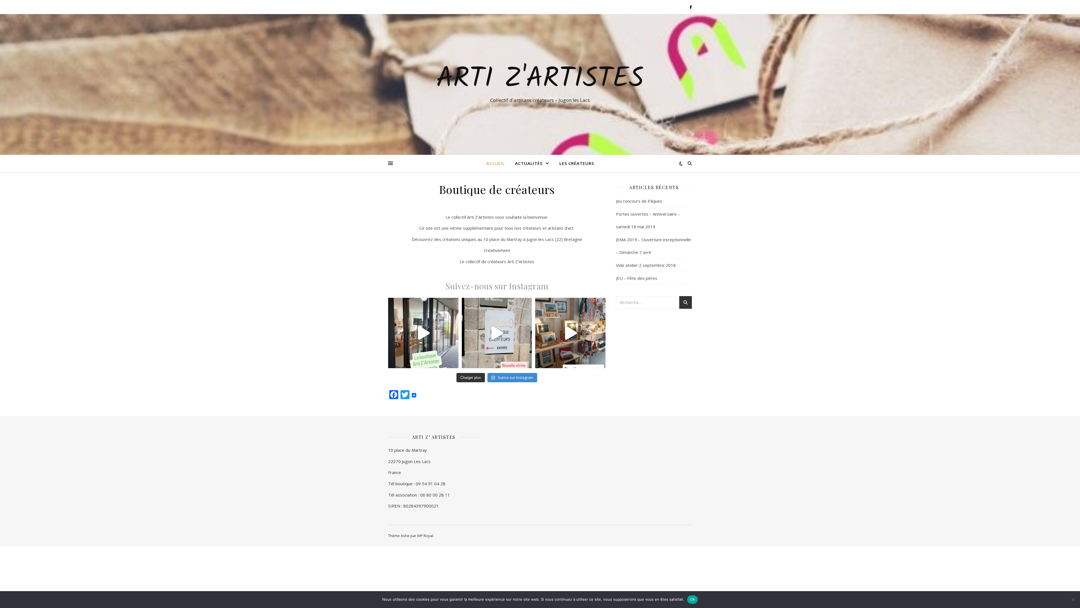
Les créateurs (576, 163)
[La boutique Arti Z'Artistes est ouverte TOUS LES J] (570, 333)
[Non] (1073, 599)
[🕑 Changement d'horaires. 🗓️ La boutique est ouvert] (423, 333)
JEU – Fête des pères (636, 278)
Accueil (495, 163)
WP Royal (425, 535)
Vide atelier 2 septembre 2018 (646, 265)
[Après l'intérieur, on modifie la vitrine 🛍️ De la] (497, 333)
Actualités (529, 163)
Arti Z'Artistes (540, 79)
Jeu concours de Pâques (639, 201)
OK (692, 599)
